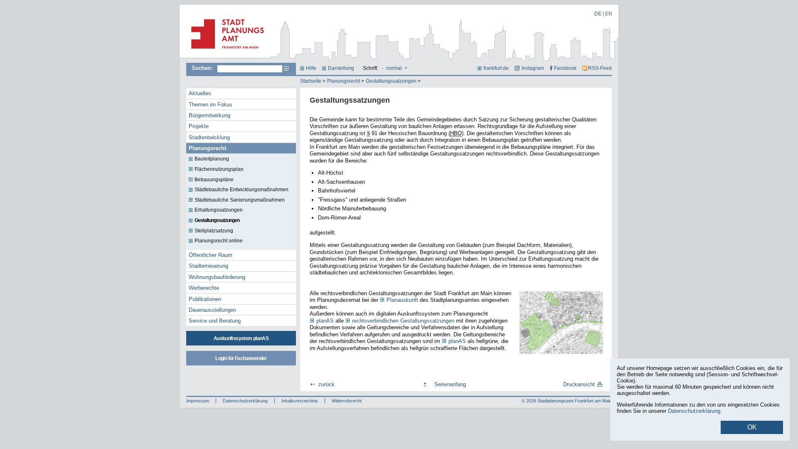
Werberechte (204, 288)
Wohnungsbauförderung (217, 277)
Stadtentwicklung (209, 137)
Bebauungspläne (214, 180)
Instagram (533, 68)
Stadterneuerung (208, 266)
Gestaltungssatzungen (391, 81)
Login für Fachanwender (240, 358)
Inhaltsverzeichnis (299, 400)
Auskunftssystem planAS (241, 338)
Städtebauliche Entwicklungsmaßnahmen (241, 189)
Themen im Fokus (210, 104)
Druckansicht (579, 384)
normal (394, 68)
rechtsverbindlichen (403, 321)
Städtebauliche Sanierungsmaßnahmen (240, 200)
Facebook (565, 68)
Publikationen (205, 299)
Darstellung (341, 68)
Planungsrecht (343, 81)
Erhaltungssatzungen (219, 210)
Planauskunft (402, 300)
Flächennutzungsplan (219, 169)
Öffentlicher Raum (210, 255)
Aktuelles (200, 93)
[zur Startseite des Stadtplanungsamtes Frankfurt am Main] (225, 52)
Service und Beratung (215, 321)
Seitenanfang (450, 384)
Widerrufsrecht (347, 400)
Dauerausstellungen (212, 310)
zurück (326, 384)
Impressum (197, 400)
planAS (457, 341)
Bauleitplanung (212, 159)
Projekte (199, 126)
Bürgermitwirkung (209, 115)
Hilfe (311, 68)
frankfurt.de (496, 68)
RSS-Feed (600, 68)
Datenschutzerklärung (245, 400)
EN (608, 14)
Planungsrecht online (219, 241)
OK (752, 427)
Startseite (310, 81)
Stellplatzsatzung (214, 231)
